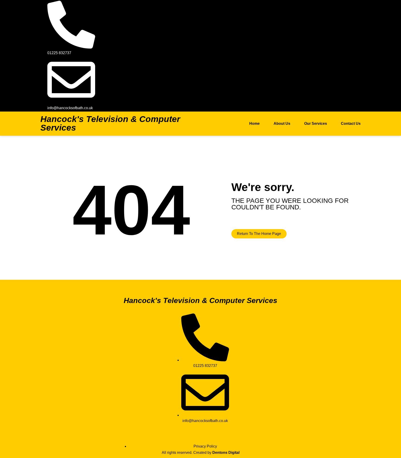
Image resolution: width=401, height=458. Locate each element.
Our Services (315, 123)
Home (254, 123)
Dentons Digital (225, 453)
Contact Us (351, 123)
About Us (282, 123)
